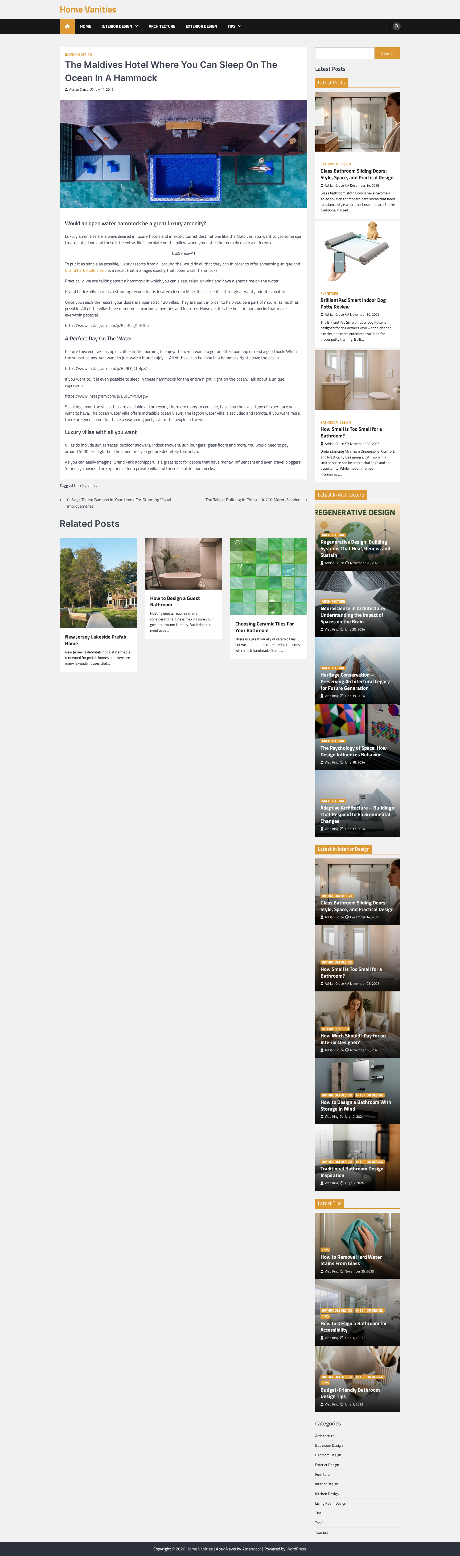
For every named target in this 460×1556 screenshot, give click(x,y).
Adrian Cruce (78, 89)
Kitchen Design (327, 1494)
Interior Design (117, 26)
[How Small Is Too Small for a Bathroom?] (357, 380)
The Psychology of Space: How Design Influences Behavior (354, 751)
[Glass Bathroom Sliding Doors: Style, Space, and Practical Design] (357, 122)
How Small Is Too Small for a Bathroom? (351, 432)
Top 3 (319, 1523)
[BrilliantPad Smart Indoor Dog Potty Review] (357, 251)
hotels (79, 485)
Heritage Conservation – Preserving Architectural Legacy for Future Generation (355, 681)
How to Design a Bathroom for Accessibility (354, 1326)
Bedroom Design (328, 1455)
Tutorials (321, 1532)
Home (85, 26)
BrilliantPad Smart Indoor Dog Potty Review (353, 303)
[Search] (397, 26)
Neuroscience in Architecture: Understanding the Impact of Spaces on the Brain (353, 615)
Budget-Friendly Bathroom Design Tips (350, 1393)
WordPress (296, 1549)
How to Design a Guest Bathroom (175, 601)
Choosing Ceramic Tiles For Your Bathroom (264, 627)
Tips (231, 26)
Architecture (162, 26)
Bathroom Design (336, 164)
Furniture (329, 293)
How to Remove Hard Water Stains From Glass (351, 1260)
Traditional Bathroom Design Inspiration (352, 1172)
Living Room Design (330, 1503)
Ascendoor (251, 1549)
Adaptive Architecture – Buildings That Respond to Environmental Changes (357, 814)
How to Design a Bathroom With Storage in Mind (356, 1105)
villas (92, 485)
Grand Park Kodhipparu (86, 270)
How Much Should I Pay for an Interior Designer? (353, 1039)
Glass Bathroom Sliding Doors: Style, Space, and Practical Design (357, 174)
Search (387, 53)
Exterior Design (201, 26)
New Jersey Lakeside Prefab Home (95, 640)
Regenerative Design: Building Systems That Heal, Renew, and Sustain (355, 548)
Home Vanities (88, 9)
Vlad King (332, 629)
